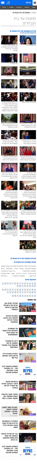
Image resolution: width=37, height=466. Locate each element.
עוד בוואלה (31, 300)
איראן (2, 268)
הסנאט (3, 266)
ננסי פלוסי (16, 266)
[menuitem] (27, 7)
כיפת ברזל (4, 276)
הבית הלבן (32, 276)
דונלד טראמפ (23, 266)
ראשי (34, 7)
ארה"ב (16, 268)
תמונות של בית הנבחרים (21, 13)
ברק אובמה (9, 266)
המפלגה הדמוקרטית (18, 276)
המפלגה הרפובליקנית (29, 271)
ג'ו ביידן (24, 273)
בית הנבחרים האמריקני (8, 271)
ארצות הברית (32, 266)
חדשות (27, 7)
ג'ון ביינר (18, 273)
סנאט (12, 273)
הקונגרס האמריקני (30, 268)
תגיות (28, 3)
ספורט (11, 7)
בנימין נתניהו (32, 273)
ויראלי (4, 7)
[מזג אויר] (8, 2)
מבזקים (19, 7)
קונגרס (21, 268)
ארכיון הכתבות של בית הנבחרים (23, 258)
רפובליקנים (9, 268)
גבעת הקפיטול (5, 273)
